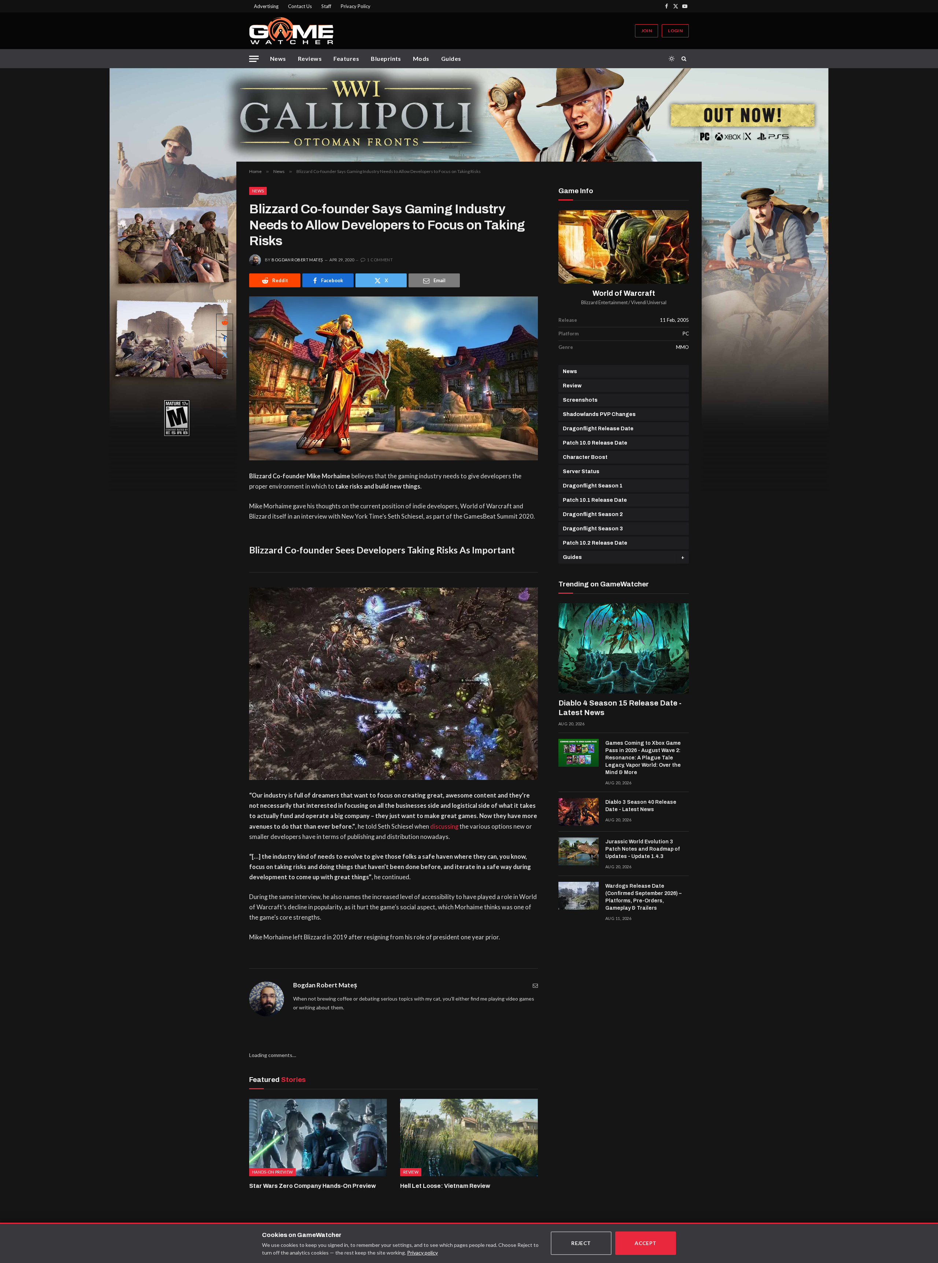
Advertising (266, 6)
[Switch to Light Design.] (671, 59)
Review (572, 386)
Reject (581, 1243)
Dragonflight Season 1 (593, 486)
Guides (451, 58)
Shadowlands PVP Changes (599, 414)
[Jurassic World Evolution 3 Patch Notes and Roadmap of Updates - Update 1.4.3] (578, 851)
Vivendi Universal (648, 302)
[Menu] (254, 59)
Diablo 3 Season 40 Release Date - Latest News (640, 805)
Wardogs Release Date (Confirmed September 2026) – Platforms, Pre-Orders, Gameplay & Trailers (643, 897)
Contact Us (300, 6)
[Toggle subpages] (683, 557)
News (278, 58)
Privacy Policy (355, 6)
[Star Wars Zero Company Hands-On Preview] (318, 1138)
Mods (421, 58)
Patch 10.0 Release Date (595, 443)
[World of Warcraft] (623, 247)
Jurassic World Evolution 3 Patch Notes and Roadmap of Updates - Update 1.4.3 (642, 849)
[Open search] (685, 58)
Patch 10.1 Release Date (595, 500)
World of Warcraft (623, 293)
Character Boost (585, 457)
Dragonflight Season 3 (593, 528)
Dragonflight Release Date (598, 428)
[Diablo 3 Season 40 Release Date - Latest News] (578, 812)
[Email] (224, 371)
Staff (326, 6)
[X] (224, 355)
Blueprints (386, 58)
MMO (682, 347)
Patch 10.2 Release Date (595, 543)
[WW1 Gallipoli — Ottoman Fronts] (469, 115)
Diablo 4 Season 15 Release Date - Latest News (620, 708)
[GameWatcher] (291, 31)
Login (675, 30)
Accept (646, 1243)
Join (646, 30)
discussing (444, 826)
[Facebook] (224, 338)
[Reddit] (224, 322)
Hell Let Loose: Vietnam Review (445, 1186)
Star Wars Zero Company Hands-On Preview (312, 1186)
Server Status (581, 471)
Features (346, 58)
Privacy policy (422, 1252)
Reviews (310, 58)
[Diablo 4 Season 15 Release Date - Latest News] (623, 648)
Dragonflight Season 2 (593, 514)
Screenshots (580, 400)
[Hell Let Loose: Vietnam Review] (469, 1138)
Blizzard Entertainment (604, 302)
